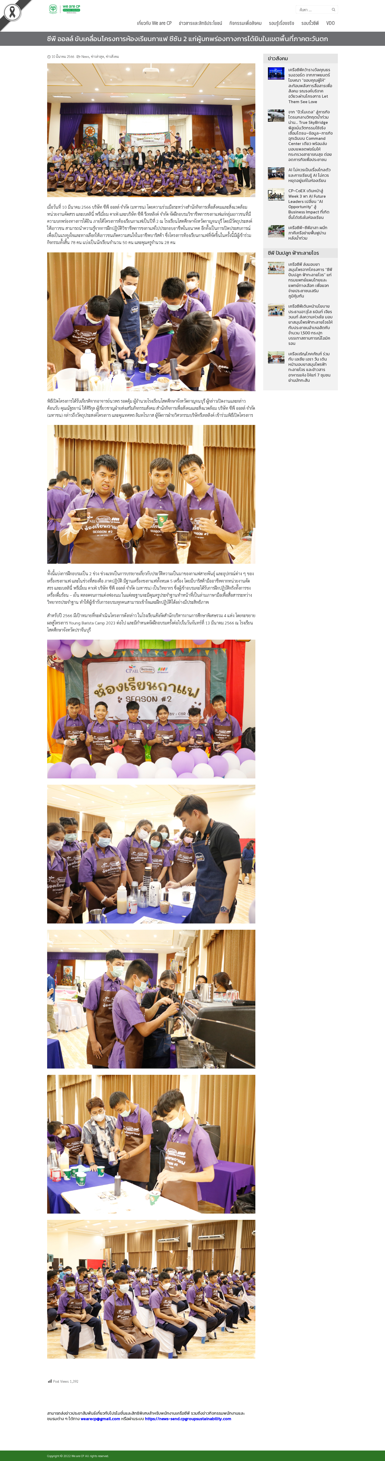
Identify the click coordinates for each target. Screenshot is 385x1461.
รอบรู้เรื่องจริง (281, 23)
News (85, 56)
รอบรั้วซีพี (310, 23)
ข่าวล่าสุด (97, 56)
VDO (330, 23)
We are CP (78, 1456)
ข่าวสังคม (112, 56)
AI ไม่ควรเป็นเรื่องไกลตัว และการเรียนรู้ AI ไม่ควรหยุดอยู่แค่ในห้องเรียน (309, 175)
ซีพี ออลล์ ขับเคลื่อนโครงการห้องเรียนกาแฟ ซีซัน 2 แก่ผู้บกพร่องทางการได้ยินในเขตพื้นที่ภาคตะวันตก (187, 39)
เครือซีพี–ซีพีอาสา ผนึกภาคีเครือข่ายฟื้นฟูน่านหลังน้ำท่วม (307, 233)
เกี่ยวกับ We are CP (154, 23)
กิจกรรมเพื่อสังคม (245, 23)
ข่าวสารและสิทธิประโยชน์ (200, 23)
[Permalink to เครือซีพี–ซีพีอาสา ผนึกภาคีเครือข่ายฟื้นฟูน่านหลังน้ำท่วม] (276, 230)
